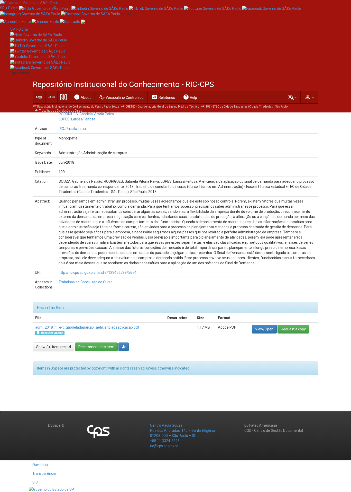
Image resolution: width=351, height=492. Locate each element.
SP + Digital (9, 8)
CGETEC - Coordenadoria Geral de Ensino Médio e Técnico (162, 106)
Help (190, 97)
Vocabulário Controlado (121, 97)
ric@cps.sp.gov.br (164, 446)
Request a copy (293, 329)
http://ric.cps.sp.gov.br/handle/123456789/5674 (97, 272)
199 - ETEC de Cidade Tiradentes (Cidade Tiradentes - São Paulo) (247, 106)
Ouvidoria (40, 465)
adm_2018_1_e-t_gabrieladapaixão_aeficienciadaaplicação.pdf (87, 327)
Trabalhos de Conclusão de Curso (60, 110)
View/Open (264, 329)
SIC (35, 482)
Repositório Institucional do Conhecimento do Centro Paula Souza (78, 106)
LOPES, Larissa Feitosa (77, 119)
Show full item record (53, 347)
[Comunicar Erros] (83, 21)
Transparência (44, 473)
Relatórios (163, 97)
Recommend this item (96, 347)
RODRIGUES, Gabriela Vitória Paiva (86, 114)
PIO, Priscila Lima (72, 129)
